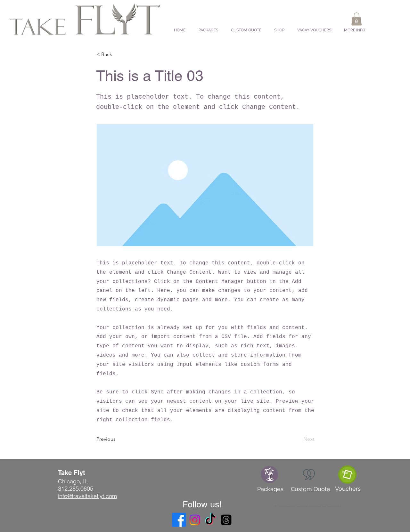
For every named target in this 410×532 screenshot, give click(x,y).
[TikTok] (210, 520)
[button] (356, 19)
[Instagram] (195, 520)
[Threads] (226, 520)
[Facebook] (179, 520)
